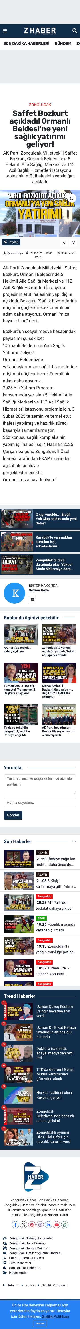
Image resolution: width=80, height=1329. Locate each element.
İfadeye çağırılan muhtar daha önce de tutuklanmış (55, 862)
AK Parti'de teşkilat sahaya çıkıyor (17, 649)
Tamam (40, 1323)
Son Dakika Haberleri (24, 1268)
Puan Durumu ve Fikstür (26, 1258)
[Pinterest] (32, 1224)
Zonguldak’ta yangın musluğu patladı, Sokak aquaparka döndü (58, 651)
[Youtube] (56, 1224)
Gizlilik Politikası (54, 1285)
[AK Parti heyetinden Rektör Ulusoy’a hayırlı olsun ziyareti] (59, 714)
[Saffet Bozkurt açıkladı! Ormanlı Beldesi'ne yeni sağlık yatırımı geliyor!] (40, 213)
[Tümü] (74, 841)
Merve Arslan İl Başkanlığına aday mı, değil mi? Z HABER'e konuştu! (57, 691)
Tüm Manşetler (20, 1263)
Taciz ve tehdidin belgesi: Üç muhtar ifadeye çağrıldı (17, 731)
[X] (23, 1224)
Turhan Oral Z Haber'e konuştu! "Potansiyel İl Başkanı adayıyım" (19, 689)
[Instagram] (40, 1224)
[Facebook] (15, 1224)
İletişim (12, 1285)
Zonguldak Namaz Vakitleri (29, 1248)
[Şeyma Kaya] (14, 593)
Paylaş (13, 242)
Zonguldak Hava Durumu (27, 1243)
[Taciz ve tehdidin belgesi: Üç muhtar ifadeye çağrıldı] (21, 714)
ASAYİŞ (43, 852)
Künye (30, 1285)
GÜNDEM (63, 43)
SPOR (41, 918)
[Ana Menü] (5, 30)
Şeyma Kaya (15, 253)
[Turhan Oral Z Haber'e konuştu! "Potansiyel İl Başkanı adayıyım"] (21, 672)
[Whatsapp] (64, 1224)
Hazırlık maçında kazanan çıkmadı (55, 927)
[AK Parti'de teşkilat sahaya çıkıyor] (21, 634)
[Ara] (74, 30)
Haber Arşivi (18, 1273)
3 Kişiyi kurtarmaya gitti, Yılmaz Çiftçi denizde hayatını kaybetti (55, 883)
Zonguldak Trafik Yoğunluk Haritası (35, 1253)
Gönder (13, 815)
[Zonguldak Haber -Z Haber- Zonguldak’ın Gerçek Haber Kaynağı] (39, 31)
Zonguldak (40, 104)
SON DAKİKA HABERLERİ (26, 43)
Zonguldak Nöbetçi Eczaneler (31, 1238)
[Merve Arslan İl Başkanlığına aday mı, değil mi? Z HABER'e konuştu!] (59, 672)
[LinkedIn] (48, 1224)
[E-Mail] (32, 599)
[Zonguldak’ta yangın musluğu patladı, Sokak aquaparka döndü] (59, 634)
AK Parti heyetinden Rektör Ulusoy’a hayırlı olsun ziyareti (58, 731)
